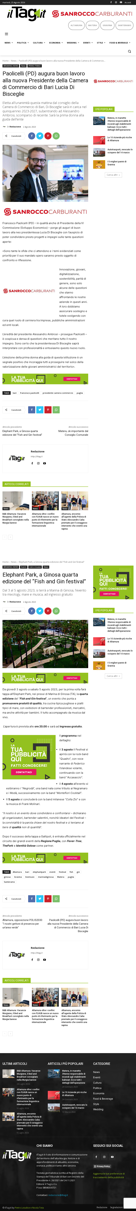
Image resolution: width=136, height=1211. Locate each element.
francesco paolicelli (29, 393)
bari (15, 393)
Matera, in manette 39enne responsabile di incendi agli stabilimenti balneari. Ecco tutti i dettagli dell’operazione (119, 124)
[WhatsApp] (56, 135)
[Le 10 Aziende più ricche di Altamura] (99, 140)
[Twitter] (39, 135)
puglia (80, 393)
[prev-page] (4, 537)
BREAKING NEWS (11, 66)
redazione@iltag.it (58, 1195)
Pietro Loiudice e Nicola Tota (29, 1207)
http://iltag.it (36, 456)
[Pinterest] (48, 135)
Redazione (15, 126)
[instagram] (38, 462)
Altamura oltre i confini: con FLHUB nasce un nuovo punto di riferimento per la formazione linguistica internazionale (45, 520)
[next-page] (10, 537)
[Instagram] (116, 3)
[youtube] (44, 462)
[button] (129, 51)
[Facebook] (111, 3)
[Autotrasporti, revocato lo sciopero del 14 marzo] (99, 152)
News (13, 60)
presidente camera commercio (58, 393)
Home (5, 60)
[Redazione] (4, 126)
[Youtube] (121, 3)
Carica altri (112, 174)
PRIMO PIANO (35, 66)
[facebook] (32, 462)
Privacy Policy (103, 1166)
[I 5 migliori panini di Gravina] (99, 164)
